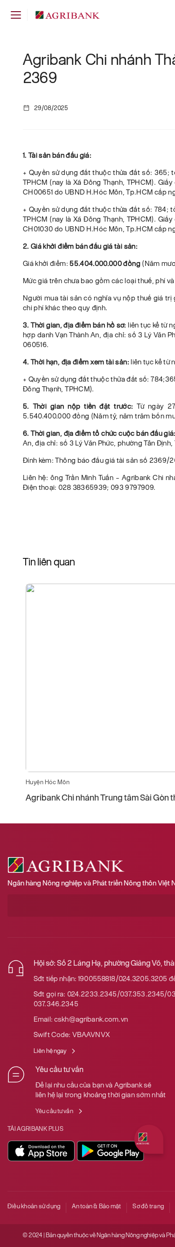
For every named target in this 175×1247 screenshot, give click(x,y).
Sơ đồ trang (148, 1206)
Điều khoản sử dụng (33, 1206)
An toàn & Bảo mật (96, 1206)
